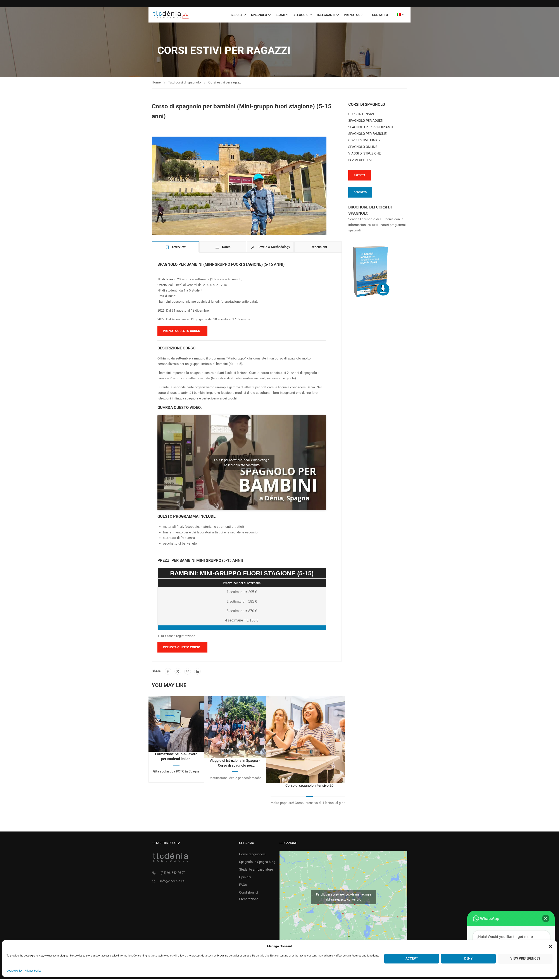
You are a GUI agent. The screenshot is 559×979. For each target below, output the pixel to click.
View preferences (525, 958)
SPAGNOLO (259, 15)
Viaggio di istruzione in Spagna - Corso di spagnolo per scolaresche (235, 763)
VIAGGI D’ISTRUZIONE (364, 153)
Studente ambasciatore (256, 869)
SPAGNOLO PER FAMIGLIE (367, 134)
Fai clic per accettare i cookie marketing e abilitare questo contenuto (241, 462)
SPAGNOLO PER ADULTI (365, 121)
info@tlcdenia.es (172, 881)
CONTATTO (360, 192)
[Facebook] (168, 671)
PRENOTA (359, 175)
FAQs (243, 885)
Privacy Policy (33, 970)
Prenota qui (353, 15)
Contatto (380, 15)
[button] (550, 946)
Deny (468, 958)
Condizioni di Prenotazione (248, 895)
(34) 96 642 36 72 (172, 873)
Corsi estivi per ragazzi (225, 82)
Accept (411, 958)
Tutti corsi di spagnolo (184, 82)
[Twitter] (177, 671)
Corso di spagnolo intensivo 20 (309, 785)
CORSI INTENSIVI (361, 114)
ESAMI (280, 15)
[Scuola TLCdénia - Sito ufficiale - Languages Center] (171, 14)
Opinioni (245, 877)
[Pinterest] (187, 671)
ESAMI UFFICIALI (360, 160)
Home (156, 82)
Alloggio (301, 15)
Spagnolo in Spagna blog (257, 862)
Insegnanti (326, 15)
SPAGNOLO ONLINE (362, 147)
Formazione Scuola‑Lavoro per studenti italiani (176, 756)
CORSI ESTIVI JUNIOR (364, 140)
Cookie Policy (14, 970)
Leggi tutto (176, 723)
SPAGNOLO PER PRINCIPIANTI (370, 127)
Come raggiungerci (253, 854)
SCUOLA (236, 15)
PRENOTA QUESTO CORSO (181, 331)
